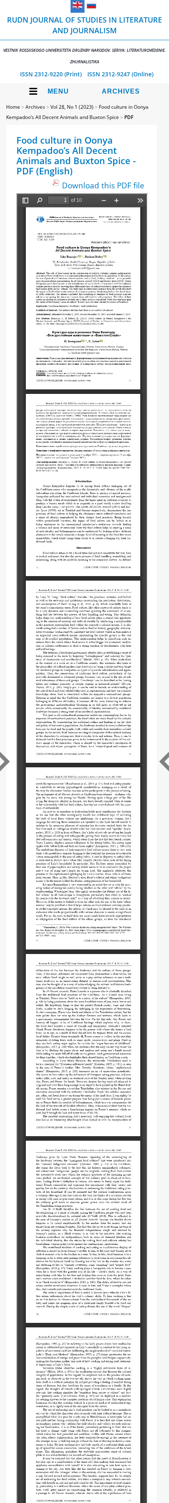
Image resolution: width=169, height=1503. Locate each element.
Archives (121, 91)
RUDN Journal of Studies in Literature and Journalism (84, 39)
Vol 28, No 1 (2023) (72, 106)
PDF (128, 117)
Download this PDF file (103, 185)
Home (13, 106)
